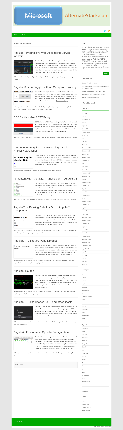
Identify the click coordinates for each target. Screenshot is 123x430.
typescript (41, 263)
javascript (58, 170)
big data (105, 51)
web (83, 69)
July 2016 (84, 208)
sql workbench (86, 375)
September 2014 (86, 245)
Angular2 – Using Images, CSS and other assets (43, 301)
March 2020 (85, 129)
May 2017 (84, 189)
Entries (85, 404)
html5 (53, 170)
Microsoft (84, 340)
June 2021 (85, 122)
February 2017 (86, 195)
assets (65, 322)
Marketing (84, 334)
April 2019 (84, 141)
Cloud (83, 312)
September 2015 (86, 220)
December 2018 (86, 148)
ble (87, 52)
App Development (32, 77)
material (23, 109)
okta (83, 350)
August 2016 (85, 204)
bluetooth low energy (100, 52)
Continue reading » (57, 72)
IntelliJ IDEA (103, 56)
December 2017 (86, 173)
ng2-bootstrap (33, 263)
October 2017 (85, 179)
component (33, 233)
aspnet (84, 303)
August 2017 (85, 185)
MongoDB (84, 344)
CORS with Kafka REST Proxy (32, 117)
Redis (83, 366)
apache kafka (87, 51)
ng (14, 355)
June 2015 (85, 230)
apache (98, 49)
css (27, 263)
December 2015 (86, 217)
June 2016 (85, 211)
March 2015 (85, 233)
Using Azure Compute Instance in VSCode (93, 94)
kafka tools (91, 63)
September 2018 (86, 157)
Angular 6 (54, 107)
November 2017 (86, 176)
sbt (89, 66)
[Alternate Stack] (61, 25)
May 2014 (84, 258)
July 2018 (84, 163)
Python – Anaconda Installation (90, 97)
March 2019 (85, 144)
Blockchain (85, 309)
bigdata (84, 52)
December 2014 (86, 239)
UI (17, 139)
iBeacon (96, 56)
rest (15, 139)
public (18, 324)
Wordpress (85, 391)
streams (84, 67)
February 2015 (86, 236)
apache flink (104, 49)
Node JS (55, 353)
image (73, 322)
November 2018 (86, 151)
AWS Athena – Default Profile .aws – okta (93, 91)
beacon (100, 51)
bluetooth (91, 52)
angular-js (24, 137)
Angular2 (23, 77)
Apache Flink (85, 290)
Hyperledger (85, 325)
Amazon (84, 277)
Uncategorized (86, 381)
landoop (75, 137)
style (37, 109)
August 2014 (85, 249)
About (23, 35)
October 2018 (85, 154)
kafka (58, 137)
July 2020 (84, 125)
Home (15, 35)
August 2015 (85, 223)
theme (42, 109)
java (83, 59)
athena (84, 306)
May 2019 (84, 138)
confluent (52, 137)
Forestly (94, 426)
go (82, 321)
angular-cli (60, 199)
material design (31, 109)
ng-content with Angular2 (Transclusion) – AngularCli (45, 178)
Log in (83, 401)
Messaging (85, 337)
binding (70, 107)
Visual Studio (100, 67)
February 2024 (86, 119)
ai (82, 274)
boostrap (22, 263)
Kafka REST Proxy (66, 137)
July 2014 (84, 252)
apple (83, 299)
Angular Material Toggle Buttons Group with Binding (45, 87)
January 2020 (85, 135)
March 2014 (85, 264)
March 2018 (85, 170)
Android (84, 280)
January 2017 (85, 198)
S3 (82, 369)
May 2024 (84, 116)
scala (94, 65)
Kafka (42, 137)
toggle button (48, 109)
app (93, 51)
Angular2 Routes (24, 270)
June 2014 (85, 255)
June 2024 (85, 113)
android (85, 47)
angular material (62, 107)
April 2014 (84, 261)
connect (105, 54)
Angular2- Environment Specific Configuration (41, 332)
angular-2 (58, 77)
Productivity (85, 353)
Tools (83, 378)
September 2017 (86, 182)
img (15, 324)
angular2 (21, 233)
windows (84, 385)
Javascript (38, 107)
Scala (83, 372)
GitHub (87, 56)
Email (83, 318)
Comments (86, 407)
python (84, 356)
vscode (107, 67)
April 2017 (84, 192)
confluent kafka (97, 55)
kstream (97, 63)
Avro (96, 51)
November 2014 (86, 242)
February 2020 (86, 132)
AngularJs (66, 199)
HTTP (92, 56)
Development (41, 77)
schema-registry (102, 66)
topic (89, 67)
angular (53, 77)
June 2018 (85, 166)
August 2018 (85, 160)
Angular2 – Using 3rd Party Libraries (35, 240)
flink (83, 56)
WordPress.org (86, 410)
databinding (17, 109)
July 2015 (84, 226)
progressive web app (68, 77)
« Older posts (19, 364)
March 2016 (85, 214)
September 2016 (86, 201)
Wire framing (85, 388)
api (82, 293)
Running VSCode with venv (89, 83)
